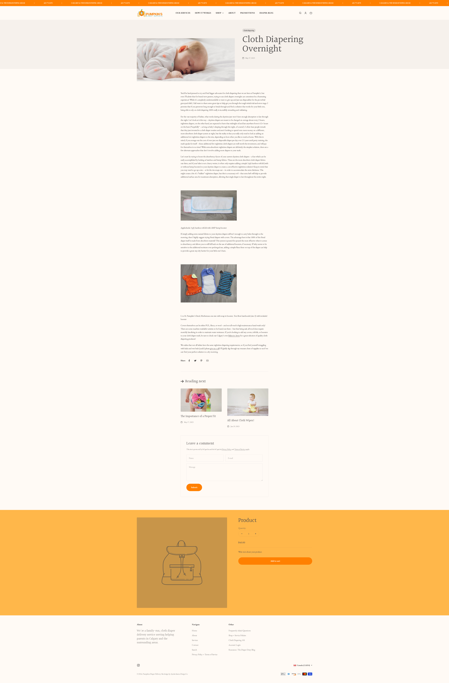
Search (194, 649)
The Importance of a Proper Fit (198, 416)
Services (195, 640)
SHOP (218, 12)
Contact (195, 645)
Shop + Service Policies (237, 635)
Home (194, 630)
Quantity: (242, 528)
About (194, 635)
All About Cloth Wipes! (240, 420)
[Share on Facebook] (189, 360)
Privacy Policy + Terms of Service (204, 654)
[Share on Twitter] (195, 360)
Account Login (235, 645)
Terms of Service (239, 449)
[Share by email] (207, 360)
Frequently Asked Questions (240, 630)
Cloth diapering (249, 30)
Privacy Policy (226, 449)
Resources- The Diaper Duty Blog (242, 649)
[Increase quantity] (255, 534)
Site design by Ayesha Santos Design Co (174, 674)
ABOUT (232, 12)
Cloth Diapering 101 (237, 640)
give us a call (214, 348)
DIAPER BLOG (266, 12)
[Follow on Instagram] (138, 665)
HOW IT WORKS (203, 12)
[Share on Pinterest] (201, 360)
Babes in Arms (234, 335)
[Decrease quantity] (241, 534)
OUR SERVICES (183, 12)
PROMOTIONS (247, 12)
